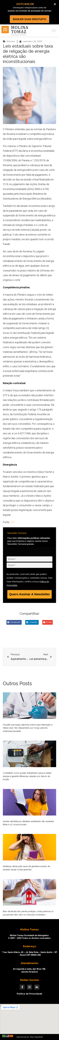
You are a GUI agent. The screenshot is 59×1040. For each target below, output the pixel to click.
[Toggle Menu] (54, 30)
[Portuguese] (4, 1036)
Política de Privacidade (29, 993)
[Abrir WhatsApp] (52, 1032)
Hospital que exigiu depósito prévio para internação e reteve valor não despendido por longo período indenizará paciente (27, 728)
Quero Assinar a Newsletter (29, 594)
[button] (14, 622)
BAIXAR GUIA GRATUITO (29, 19)
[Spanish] (11, 1036)
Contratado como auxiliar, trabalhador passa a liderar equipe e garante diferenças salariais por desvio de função (27, 776)
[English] (8, 1036)
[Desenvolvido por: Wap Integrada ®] (29, 1037)
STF (12, 522)
